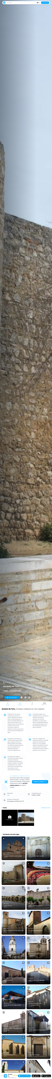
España (7, 682)
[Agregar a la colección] (21, 697)
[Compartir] (29, 697)
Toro (8, 795)
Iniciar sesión (45, 2)
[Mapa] (25, 697)
